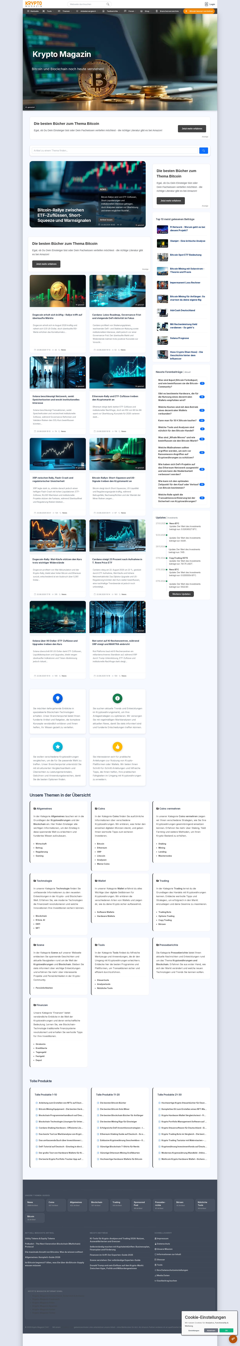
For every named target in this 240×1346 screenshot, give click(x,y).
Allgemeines (44, 808)
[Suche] (108, 4)
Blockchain (41, 916)
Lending (162, 852)
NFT (38, 928)
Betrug (39, 848)
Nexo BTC (174, 523)
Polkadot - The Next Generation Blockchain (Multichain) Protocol (52, 1245)
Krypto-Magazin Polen (43, 1302)
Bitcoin (100, 844)
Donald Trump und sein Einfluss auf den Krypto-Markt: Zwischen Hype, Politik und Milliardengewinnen (117, 1266)
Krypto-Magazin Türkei (43, 1313)
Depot (39, 1060)
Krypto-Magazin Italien (43, 1309)
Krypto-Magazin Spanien (44, 1306)
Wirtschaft (41, 844)
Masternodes (165, 856)
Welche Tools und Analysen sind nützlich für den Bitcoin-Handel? (176, 429)
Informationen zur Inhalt (169, 1254)
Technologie (44, 880)
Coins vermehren (169, 808)
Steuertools (103, 980)
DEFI (38, 924)
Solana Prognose (179, 338)
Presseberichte (168, 944)
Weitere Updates (181, 594)
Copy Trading (165, 920)
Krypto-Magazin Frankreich (46, 1299)
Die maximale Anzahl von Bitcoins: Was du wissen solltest (54, 1252)
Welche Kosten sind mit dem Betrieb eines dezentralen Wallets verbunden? (178, 410)
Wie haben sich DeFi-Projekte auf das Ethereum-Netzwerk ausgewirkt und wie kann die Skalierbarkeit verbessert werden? (178, 469)
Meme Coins (103, 864)
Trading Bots (164, 912)
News (63, 350)
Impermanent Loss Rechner (185, 282)
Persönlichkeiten (44, 988)
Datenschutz (163, 1244)
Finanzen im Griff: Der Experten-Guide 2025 (111, 1255)
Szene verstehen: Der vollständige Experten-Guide (115, 1260)
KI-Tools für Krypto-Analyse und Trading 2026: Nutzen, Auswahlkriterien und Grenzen (117, 1240)
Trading (164, 880)
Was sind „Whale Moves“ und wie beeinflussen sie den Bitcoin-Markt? (178, 439)
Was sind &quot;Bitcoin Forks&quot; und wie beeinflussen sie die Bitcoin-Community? (178, 383)
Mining (161, 848)
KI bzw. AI (40, 920)
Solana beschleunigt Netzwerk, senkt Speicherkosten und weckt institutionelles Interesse (55, 399)
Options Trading (166, 916)
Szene (40, 944)
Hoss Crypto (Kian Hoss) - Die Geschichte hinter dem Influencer (186, 355)
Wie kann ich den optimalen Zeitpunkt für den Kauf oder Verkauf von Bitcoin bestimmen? (178, 484)
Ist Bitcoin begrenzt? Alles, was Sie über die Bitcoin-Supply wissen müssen (54, 1264)
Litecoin (101, 856)
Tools (101, 944)
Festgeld (40, 1056)
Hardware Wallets (106, 916)
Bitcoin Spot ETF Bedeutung (185, 254)
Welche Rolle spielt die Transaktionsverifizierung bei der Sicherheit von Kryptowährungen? (177, 498)
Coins (101, 808)
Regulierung (42, 852)
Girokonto (41, 1044)
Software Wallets (105, 912)
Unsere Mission (164, 1249)
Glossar (161, 1259)
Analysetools (103, 984)
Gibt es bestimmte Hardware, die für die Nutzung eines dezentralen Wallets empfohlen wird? (178, 397)
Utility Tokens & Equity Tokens (40, 1238)
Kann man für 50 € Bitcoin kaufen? (177, 420)
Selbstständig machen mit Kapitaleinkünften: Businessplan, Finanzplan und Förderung (120, 1248)
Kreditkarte (41, 1048)
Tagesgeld (41, 1052)
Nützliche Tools (105, 988)
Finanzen (42, 1005)
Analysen (102, 860)
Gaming (39, 856)
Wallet (101, 880)
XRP (99, 852)
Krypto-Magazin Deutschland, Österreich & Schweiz (58, 1296)
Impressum (162, 1238)
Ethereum (102, 848)
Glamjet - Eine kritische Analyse (187, 241)
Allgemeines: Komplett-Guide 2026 (42, 1257)
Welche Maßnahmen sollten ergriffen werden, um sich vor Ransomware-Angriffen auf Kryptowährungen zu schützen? (176, 452)
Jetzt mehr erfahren (192, 128)
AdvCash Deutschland (182, 310)
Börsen (162, 924)
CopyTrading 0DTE (178, 558)
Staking (162, 844)
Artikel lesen (106, 220)
